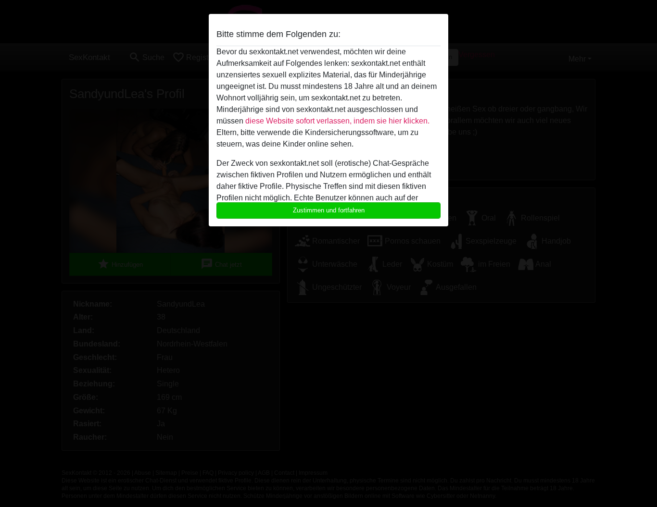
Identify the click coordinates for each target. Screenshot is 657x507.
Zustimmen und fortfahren (329, 210)
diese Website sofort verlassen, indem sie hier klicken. (337, 121)
